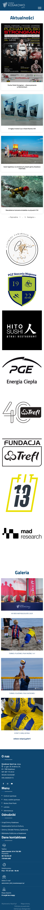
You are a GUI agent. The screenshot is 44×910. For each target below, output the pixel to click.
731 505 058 (6, 858)
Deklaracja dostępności (22, 908)
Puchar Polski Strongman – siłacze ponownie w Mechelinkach (22, 86)
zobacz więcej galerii (22, 738)
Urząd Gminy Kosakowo (10, 822)
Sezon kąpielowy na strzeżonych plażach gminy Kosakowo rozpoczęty (22, 168)
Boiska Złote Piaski (10, 803)
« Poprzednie (13, 217)
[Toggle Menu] (39, 8)
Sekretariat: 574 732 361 (11, 851)
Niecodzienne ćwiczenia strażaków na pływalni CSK (22, 210)
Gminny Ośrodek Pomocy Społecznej (15, 829)
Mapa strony (25, 903)
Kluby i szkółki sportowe (12, 799)
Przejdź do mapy (8, 895)
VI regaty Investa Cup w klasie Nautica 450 (22, 128)
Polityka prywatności (22, 906)
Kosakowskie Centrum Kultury (13, 826)
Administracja (8, 810)
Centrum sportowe (10, 796)
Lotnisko (6, 807)
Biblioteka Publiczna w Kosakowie (14, 833)
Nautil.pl (13, 903)
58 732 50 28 (6, 856)
